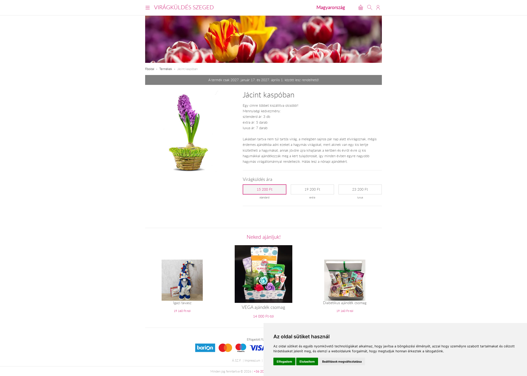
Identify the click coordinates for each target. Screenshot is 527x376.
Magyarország (330, 7)
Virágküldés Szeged (184, 7)
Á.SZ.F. (236, 360)
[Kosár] (360, 7)
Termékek (165, 69)
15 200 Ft (264, 189)
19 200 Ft (312, 189)
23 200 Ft (360, 189)
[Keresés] (369, 7)
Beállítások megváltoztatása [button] (342, 361)
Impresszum (252, 360)
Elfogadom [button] (284, 361)
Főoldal (149, 69)
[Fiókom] (378, 7)
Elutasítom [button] (307, 361)
